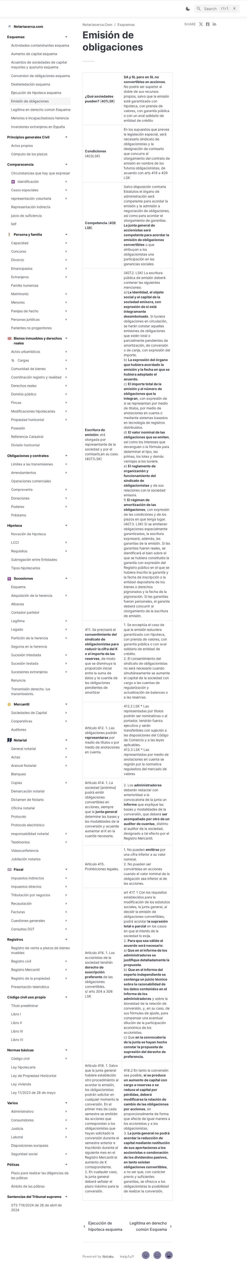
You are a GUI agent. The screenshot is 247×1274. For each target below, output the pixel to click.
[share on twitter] (201, 24)
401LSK (107, 101)
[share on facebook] (208, 24)
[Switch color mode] (187, 9)
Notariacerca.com (97, 24)
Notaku (108, 1256)
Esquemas (126, 24)
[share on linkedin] (214, 24)
